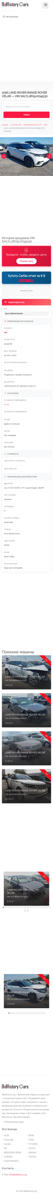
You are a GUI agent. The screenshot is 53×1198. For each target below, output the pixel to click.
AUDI (6, 1135)
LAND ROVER (16, 125)
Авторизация (11, 16)
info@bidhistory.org (18, 1174)
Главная (5, 125)
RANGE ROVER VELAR (32, 125)
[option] (26, 890)
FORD (31, 1140)
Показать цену (26, 261)
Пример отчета (26, 291)
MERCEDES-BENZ (12, 1152)
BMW (31, 1135)
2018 (45, 125)
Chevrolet (8, 1140)
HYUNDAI (33, 1144)
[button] (3, 156)
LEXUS (32, 1148)
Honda (7, 1144)
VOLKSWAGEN (11, 1161)
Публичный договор (14, 1122)
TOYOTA (32, 1157)
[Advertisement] (26, 48)
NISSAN (32, 1152)
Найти (27, 115)
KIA (5, 1148)
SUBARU (8, 1157)
